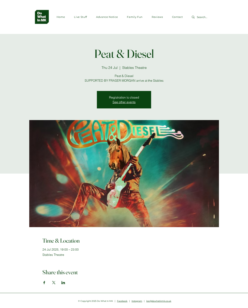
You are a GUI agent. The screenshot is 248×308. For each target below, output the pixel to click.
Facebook (122, 301)
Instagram (137, 301)
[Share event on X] (54, 282)
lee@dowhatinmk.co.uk (158, 301)
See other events (124, 102)
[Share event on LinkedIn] (63, 282)
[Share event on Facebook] (44, 282)
